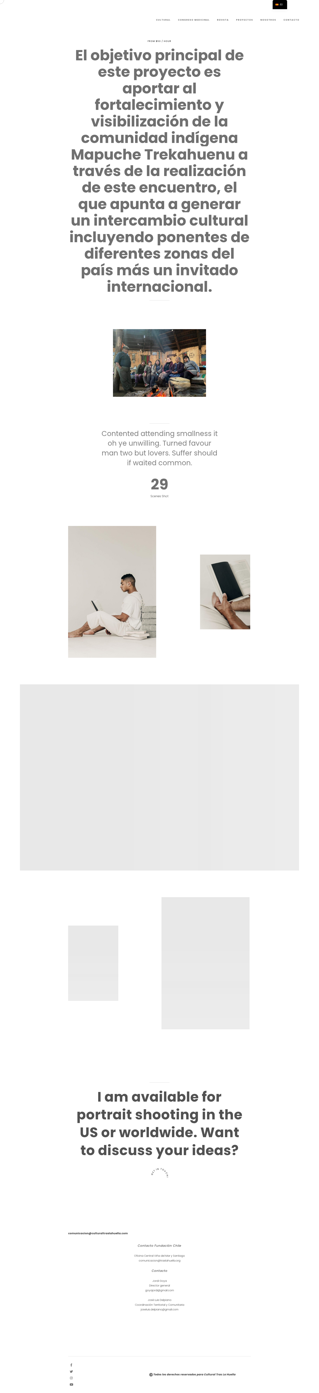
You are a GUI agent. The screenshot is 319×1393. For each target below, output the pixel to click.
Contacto (291, 19)
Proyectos (244, 19)
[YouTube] (71, 1384)
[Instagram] (71, 1378)
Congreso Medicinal (194, 19)
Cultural (163, 19)
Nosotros (268, 19)
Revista (223, 19)
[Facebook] (71, 1365)
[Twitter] (71, 1371)
